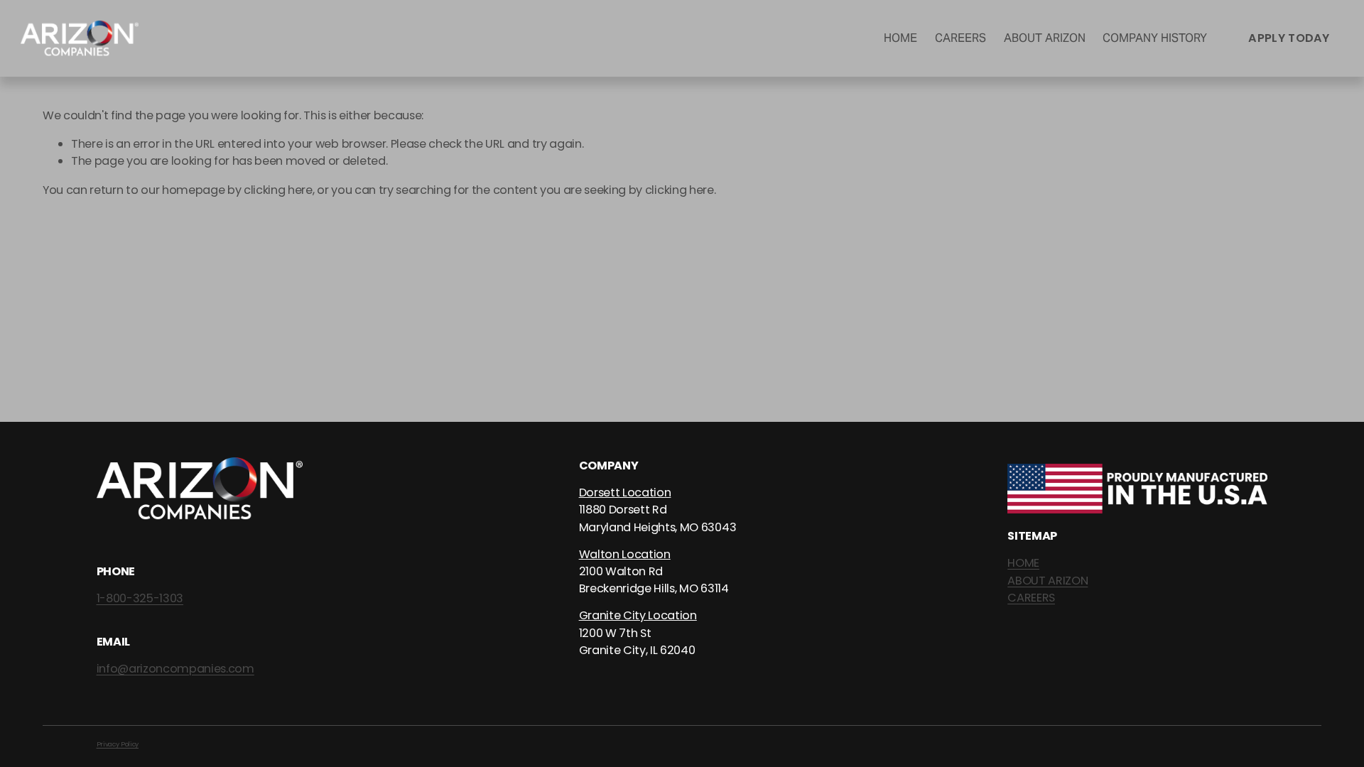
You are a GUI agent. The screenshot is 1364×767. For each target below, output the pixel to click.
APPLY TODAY (1289, 38)
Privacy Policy (118, 744)
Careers (960, 38)
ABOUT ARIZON (1047, 580)
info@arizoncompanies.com (175, 668)
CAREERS (1031, 597)
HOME (1023, 563)
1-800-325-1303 (140, 598)
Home (900, 38)
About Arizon (1045, 38)
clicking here (278, 190)
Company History (1155, 38)
